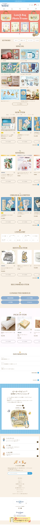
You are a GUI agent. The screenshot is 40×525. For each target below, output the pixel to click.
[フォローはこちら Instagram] (19, 508)
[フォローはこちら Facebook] (21, 508)
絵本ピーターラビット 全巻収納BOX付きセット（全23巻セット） (7, 135)
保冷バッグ (23, 40)
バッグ (25, 114)
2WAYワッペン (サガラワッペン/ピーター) (23, 266)
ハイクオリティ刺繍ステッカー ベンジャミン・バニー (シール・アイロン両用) (7, 175)
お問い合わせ (20, 478)
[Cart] (34, 5)
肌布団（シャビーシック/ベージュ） (7, 333)
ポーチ (16, 40)
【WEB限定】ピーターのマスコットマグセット (23, 213)
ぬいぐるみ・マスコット (4, 240)
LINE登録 (10, 302)
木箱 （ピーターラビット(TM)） (22, 335)
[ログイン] (32, 5)
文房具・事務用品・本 (27, 236)
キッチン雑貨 (12, 114)
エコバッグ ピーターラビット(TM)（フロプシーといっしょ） (23, 173)
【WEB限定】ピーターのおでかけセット (23, 135)
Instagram (29, 302)
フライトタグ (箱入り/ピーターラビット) (7, 268)
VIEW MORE (34, 144)
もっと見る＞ (20, 103)
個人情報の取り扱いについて (20, 487)
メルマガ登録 (30, 297)
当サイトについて (20, 491)
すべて (7, 114)
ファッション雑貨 (19, 114)
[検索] (36, 5)
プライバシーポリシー (20, 489)
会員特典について (18, 407)
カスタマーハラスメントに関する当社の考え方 (20, 493)
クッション (30, 40)
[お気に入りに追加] (14, 132)
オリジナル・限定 (31, 114)
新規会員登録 (10, 297)
